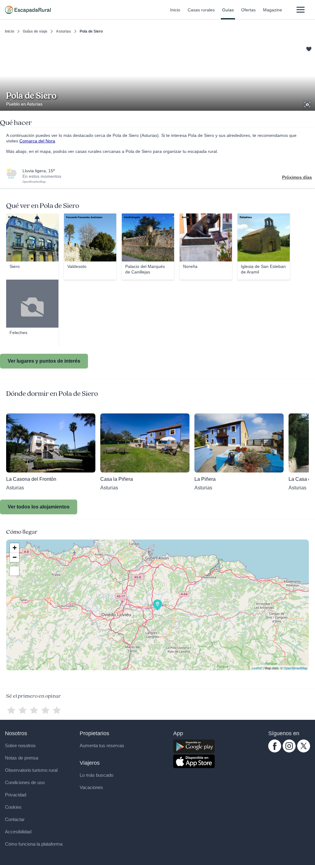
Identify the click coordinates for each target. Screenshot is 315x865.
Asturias (63, 31)
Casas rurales (201, 9)
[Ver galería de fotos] (308, 103)
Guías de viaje (35, 31)
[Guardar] (308, 48)
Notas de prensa (21, 757)
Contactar (15, 819)
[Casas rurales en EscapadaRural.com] (28, 10)
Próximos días (297, 177)
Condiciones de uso (25, 782)
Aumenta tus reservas (102, 745)
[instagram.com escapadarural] (289, 750)
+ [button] (15, 548)
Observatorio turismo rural (31, 770)
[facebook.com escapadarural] (274, 750)
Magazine (272, 9)
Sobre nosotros (20, 745)
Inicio (175, 9)
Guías (228, 9)
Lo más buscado (96, 775)
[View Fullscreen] (14, 571)
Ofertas (248, 9)
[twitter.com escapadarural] (303, 750)
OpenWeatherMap (34, 181)
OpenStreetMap (295, 667)
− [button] (15, 557)
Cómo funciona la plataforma (33, 844)
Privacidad (15, 794)
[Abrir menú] (300, 9)
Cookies (13, 807)
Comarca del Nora (37, 140)
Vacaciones (91, 787)
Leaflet (257, 667)
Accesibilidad (18, 831)
